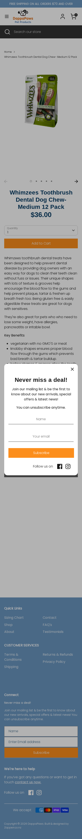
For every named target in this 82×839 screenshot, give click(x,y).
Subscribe (41, 452)
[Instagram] (67, 466)
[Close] (72, 369)
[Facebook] (59, 466)
